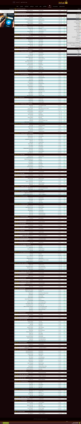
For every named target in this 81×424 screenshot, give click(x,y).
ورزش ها (78, 12)
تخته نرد (36, 6)
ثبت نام (17, 2)
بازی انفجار (31, 6)
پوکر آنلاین (44, 6)
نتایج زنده (49, 7)
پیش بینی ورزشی (61, 6)
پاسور (40, 6)
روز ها (79, 48)
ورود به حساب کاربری (24, 2)
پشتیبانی (21, 6)
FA (14, 2)
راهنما (17, 6)
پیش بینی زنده (55, 6)
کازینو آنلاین (26, 6)
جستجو (79, 9)
